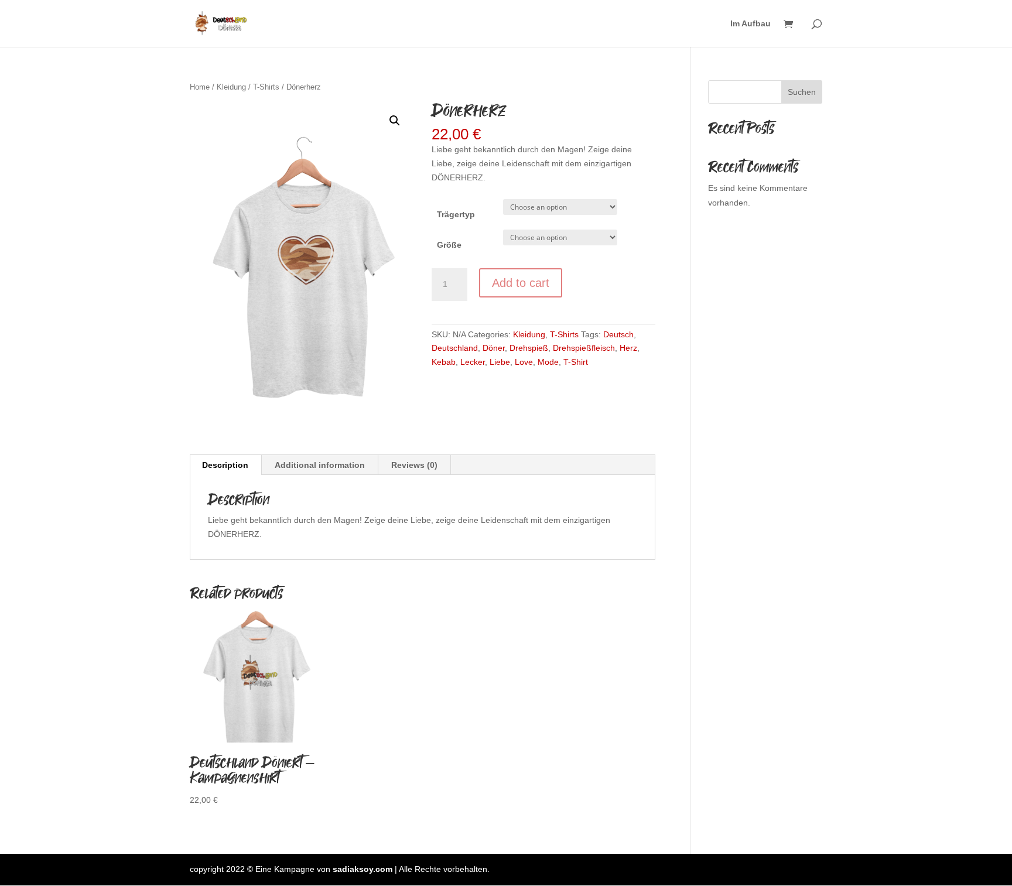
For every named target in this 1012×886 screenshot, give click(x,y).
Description (225, 465)
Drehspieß (529, 348)
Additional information (320, 465)
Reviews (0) (414, 465)
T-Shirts (266, 87)
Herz (628, 348)
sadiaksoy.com (362, 869)
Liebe (500, 362)
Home (200, 87)
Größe (449, 244)
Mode (548, 362)
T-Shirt (575, 362)
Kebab (444, 362)
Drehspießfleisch (584, 348)
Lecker (472, 362)
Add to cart (520, 282)
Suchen (802, 92)
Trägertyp (456, 214)
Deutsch (618, 334)
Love (524, 362)
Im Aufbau (750, 23)
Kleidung (231, 87)
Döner (494, 348)
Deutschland (455, 348)
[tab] (225, 465)
